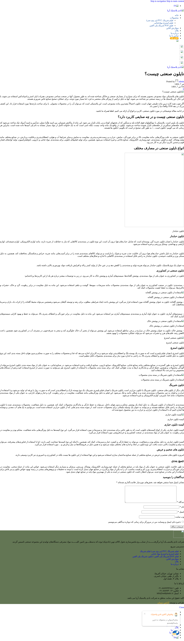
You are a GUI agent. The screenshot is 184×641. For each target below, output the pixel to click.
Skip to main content (175, 1)
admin (181, 81)
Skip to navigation (158, 1)
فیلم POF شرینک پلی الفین (161, 25)
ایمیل (181, 512)
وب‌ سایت (179, 517)
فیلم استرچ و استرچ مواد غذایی (165, 554)
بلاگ (177, 561)
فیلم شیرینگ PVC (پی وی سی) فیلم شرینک (159, 551)
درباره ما (175, 564)
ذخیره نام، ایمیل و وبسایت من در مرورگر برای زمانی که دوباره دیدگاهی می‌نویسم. (144, 522)
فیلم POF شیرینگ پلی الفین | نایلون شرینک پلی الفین (155, 556)
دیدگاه (180, 502)
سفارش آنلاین (172, 559)
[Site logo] (175, 10)
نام (182, 507)
